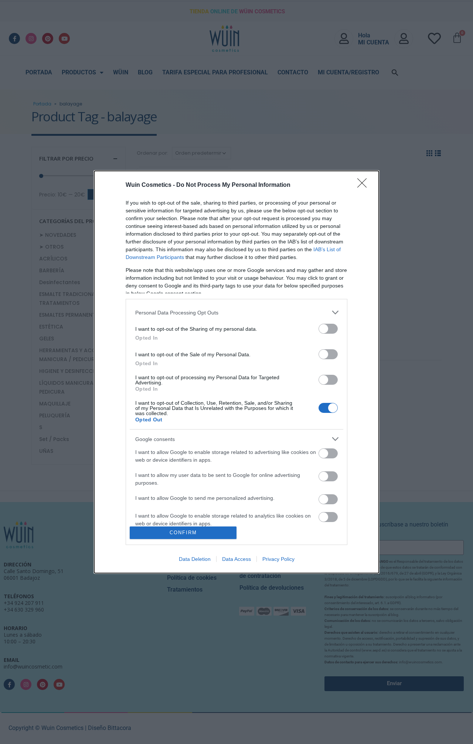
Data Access (236, 559)
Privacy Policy (278, 559)
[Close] (364, 185)
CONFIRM (183, 532)
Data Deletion (195, 559)
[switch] (328, 329)
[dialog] (236, 372)
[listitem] (236, 312)
